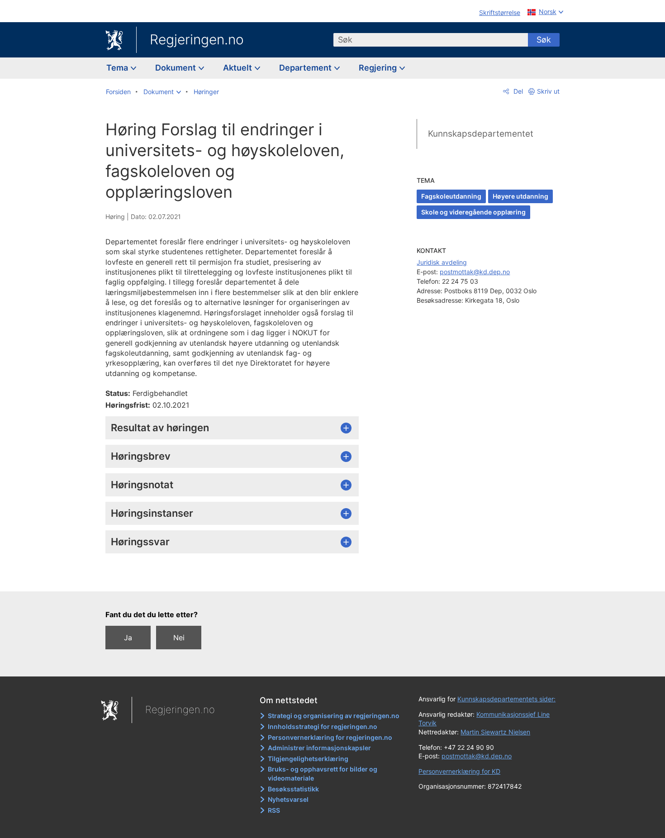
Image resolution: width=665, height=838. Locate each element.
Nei (179, 637)
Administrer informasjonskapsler (319, 748)
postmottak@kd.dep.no (475, 272)
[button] (162, 91)
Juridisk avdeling (442, 262)
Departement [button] (306, 67)
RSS (274, 810)
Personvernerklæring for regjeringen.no (330, 737)
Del (517, 91)
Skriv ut (548, 91)
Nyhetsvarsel (288, 799)
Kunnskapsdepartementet (480, 134)
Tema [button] (118, 67)
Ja (128, 637)
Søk (544, 39)
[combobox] (430, 40)
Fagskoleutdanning (451, 196)
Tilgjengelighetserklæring (308, 758)
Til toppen (237, 578)
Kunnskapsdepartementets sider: (506, 699)
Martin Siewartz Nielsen (495, 732)
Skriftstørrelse (499, 12)
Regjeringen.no (197, 39)
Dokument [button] (176, 67)
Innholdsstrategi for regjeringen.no (322, 726)
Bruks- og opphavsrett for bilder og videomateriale (322, 773)
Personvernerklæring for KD (459, 771)
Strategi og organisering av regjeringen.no (333, 715)
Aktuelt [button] (238, 67)
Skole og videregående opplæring (473, 212)
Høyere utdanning (520, 196)
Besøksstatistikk (293, 789)
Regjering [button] (379, 67)
